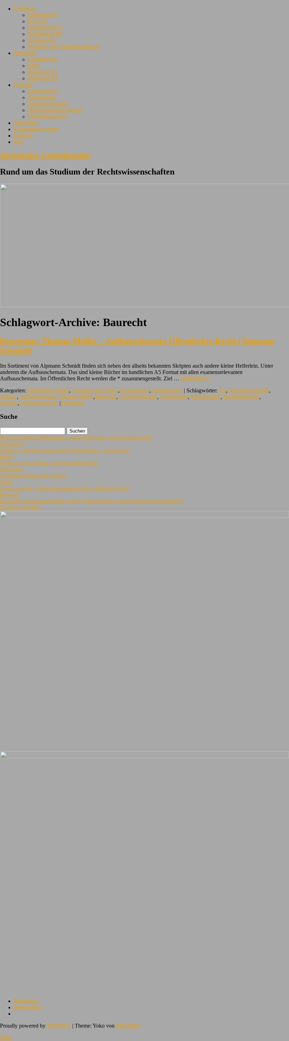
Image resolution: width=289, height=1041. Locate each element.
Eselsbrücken (43, 15)
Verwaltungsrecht (47, 117)
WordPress (59, 1026)
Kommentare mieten (36, 129)
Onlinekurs (26, 123)
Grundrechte (42, 97)
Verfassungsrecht (39, 403)
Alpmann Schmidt (248, 390)
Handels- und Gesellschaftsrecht (64, 47)
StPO (34, 66)
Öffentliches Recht (48, 390)
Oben (6, 1038)
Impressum (26, 1001)
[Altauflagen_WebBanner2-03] (144, 756)
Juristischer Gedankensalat (45, 155)
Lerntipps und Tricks (95, 390)
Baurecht (106, 397)
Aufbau (8, 397)
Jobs (19, 142)
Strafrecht (25, 53)
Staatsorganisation (48, 104)
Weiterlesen (197, 378)
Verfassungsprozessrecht (55, 110)
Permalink (73, 403)
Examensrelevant (138, 397)
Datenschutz (28, 1007)
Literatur (23, 136)
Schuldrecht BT (45, 34)
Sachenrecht (41, 40)
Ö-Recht (23, 85)
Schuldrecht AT (45, 28)
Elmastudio (128, 1026)
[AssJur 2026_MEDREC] (144, 516)
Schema (9, 403)
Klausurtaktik (206, 397)
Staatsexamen (167, 390)
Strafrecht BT (43, 78)
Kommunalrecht (241, 397)
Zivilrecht (25, 9)
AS (222, 390)
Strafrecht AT (43, 72)
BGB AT (38, 21)
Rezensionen (135, 390)
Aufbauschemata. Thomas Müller (56, 397)
